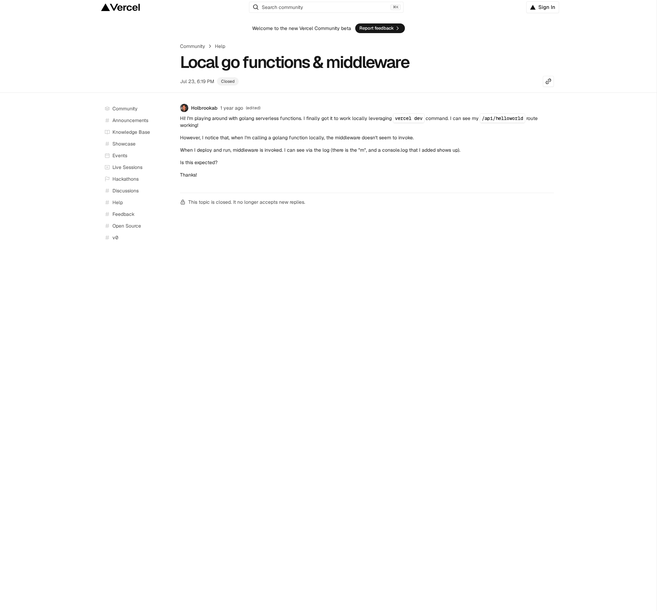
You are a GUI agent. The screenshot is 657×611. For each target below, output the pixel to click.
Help (220, 46)
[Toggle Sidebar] (168, 167)
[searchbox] (326, 7)
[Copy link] (548, 81)
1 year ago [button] (231, 108)
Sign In (546, 7)
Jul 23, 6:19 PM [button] (197, 81)
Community (192, 46)
